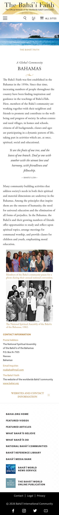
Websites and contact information (27, 395)
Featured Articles (18, 427)
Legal (30, 495)
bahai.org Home (17, 414)
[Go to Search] (25, 18)
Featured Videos (17, 420)
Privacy (41, 495)
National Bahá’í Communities (27, 446)
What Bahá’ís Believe (20, 433)
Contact (18, 495)
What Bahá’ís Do (17, 440)
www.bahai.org (11, 383)
